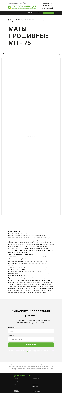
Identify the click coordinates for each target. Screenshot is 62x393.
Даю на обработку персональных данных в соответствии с (32, 350)
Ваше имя (11, 327)
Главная (10, 19)
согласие (16, 350)
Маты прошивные (28, 19)
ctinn (39, 365)
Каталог (18, 19)
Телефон (11, 335)
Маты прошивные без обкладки (17, 21)
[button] (48, 13)
